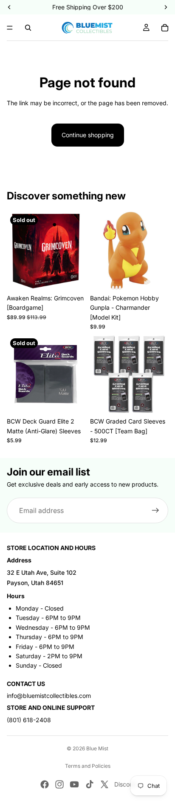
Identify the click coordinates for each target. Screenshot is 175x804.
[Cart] (164, 27)
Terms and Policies (87, 766)
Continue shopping (88, 134)
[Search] (28, 27)
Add (163, 279)
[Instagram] (59, 784)
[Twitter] (104, 784)
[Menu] (10, 27)
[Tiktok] (90, 784)
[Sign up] (155, 511)
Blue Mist (97, 748)
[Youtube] (74, 784)
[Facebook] (45, 784)
